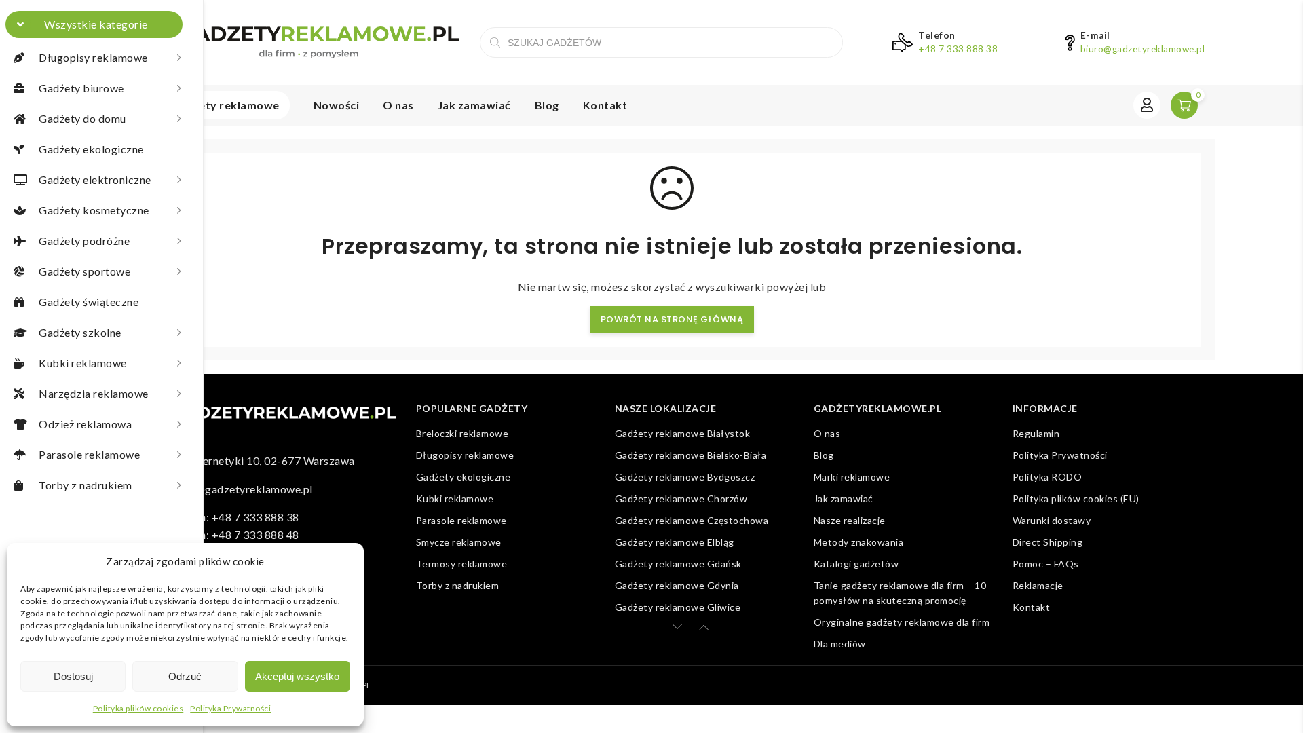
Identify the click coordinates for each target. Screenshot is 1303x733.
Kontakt (605, 104)
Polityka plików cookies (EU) (1076, 498)
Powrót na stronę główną (672, 319)
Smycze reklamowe (459, 542)
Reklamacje (1038, 585)
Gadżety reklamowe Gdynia (677, 585)
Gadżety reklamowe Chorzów (681, 498)
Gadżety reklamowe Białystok (683, 433)
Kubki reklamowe (455, 498)
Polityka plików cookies (138, 708)
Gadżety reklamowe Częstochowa (692, 520)
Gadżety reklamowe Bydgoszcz (685, 477)
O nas (398, 104)
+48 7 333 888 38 (958, 48)
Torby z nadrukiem (457, 585)
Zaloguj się (1146, 105)
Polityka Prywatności (230, 708)
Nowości (337, 104)
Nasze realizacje (850, 520)
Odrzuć (185, 676)
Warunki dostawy (1052, 520)
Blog (547, 104)
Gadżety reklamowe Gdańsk (678, 563)
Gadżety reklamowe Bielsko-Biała (691, 455)
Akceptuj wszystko (297, 676)
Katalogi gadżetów (856, 563)
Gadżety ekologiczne (463, 477)
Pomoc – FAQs (1046, 563)
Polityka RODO (1047, 477)
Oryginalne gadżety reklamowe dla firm (902, 622)
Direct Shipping (1048, 542)
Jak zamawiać (474, 104)
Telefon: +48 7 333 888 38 (233, 516)
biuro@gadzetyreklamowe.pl (1142, 48)
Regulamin (1036, 433)
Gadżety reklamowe (225, 104)
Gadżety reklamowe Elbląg (674, 542)
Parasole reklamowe (461, 520)
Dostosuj (73, 676)
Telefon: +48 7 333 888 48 (233, 534)
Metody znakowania (859, 542)
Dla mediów (840, 644)
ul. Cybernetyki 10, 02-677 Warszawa (261, 460)
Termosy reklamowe (462, 563)
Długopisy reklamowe (465, 455)
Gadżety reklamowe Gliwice (678, 607)
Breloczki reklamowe (462, 433)
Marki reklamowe (852, 477)
